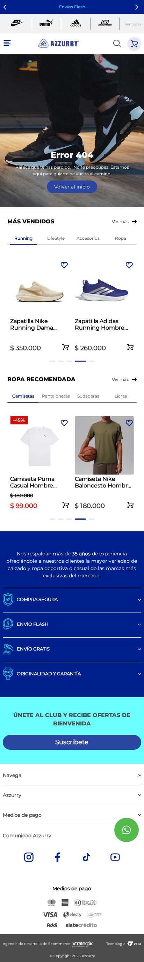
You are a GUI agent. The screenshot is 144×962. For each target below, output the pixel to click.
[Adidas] (75, 24)
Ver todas (133, 24)
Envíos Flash (72, 6)
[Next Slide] (138, 7)
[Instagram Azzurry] (28, 858)
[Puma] (46, 24)
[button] (65, 343)
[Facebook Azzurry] (57, 858)
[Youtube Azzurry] (115, 858)
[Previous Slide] (6, 7)
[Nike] (17, 24)
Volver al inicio (72, 187)
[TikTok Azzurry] (86, 858)
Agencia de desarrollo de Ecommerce (36, 943)
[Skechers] (105, 24)
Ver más (120, 221)
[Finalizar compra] (134, 44)
